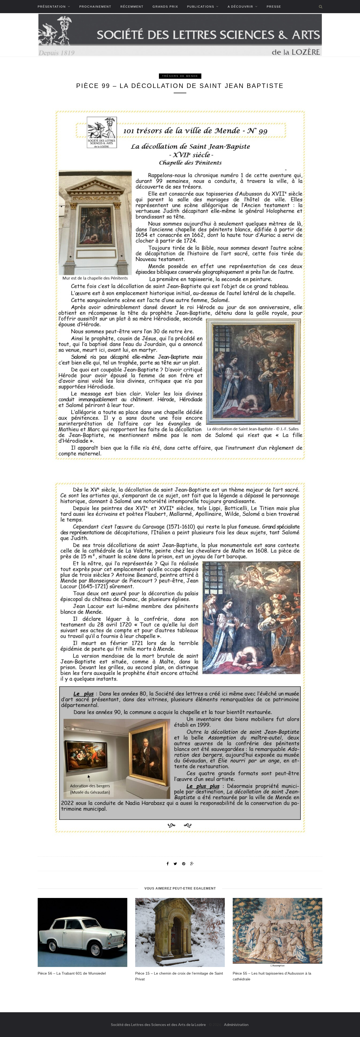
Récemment (132, 6)
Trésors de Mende (180, 76)
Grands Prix (165, 6)
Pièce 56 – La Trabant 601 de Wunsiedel (72, 973)
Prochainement (95, 6)
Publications (200, 6)
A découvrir (240, 6)
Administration (236, 1024)
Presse (274, 6)
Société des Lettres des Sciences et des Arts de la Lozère (158, 1024)
